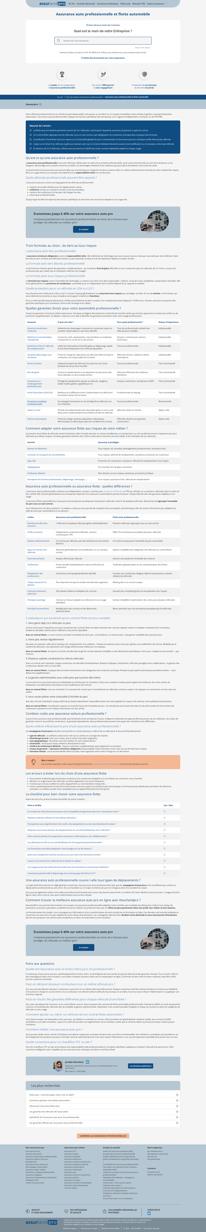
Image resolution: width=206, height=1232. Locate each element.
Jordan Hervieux (74, 1062)
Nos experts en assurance (157, 1154)
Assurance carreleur (72, 1180)
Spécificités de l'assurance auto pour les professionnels (54, 1117)
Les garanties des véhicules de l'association (48, 1111)
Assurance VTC (70, 1151)
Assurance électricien (73, 1159)
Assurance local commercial (37, 1164)
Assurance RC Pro (33, 1151)
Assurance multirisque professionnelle (41, 1156)
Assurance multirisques (107, 4)
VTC (34, 461)
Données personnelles (111, 1228)
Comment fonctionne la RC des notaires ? (119, 1188)
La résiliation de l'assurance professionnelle (120, 1164)
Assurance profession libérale (76, 1164)
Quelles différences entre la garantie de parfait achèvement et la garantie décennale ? (121, 1159)
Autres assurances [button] (155, 4)
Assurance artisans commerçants (77, 1162)
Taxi (29, 461)
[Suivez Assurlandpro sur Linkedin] (163, 1213)
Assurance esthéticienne (74, 1167)
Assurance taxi (70, 1172)
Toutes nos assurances (35, 1183)
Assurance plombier (72, 1156)
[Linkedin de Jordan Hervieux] (86, 1062)
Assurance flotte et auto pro (37, 1159)
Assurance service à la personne (77, 1175)
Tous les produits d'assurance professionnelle (84, 97)
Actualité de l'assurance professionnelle (119, 1154)
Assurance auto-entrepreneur (76, 1185)
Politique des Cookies (89, 1228)
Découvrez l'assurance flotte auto (44, 1106)
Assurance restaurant (73, 1169)
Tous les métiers (70, 1188)
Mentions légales (70, 1228)
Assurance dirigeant (34, 1175)
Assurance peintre (71, 1177)
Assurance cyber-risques (36, 1169)
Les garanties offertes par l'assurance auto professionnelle (55, 1123)
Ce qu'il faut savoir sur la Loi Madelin (118, 1198)
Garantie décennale (86, 4)
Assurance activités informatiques (78, 1183)
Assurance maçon (71, 1154)
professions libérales (113, 491)
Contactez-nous (153, 1172)
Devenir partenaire (154, 1174)
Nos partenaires (153, 1159)
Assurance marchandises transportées (41, 1177)
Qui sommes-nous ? (155, 1151)
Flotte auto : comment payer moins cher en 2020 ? (51, 1095)
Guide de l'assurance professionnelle (118, 1151)
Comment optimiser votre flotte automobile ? (49, 1100)
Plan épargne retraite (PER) (36, 1167)
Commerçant (33, 467)
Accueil (60, 97)
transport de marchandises (105, 764)
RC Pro (72, 4)
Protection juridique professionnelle (37, 402)
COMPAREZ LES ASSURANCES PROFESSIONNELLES (103, 1136)
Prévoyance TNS (32, 1180)
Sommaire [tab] (32, 104)
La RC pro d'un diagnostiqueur (115, 1190)
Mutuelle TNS (138, 4)
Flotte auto (125, 4)
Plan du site (152, 1156)
